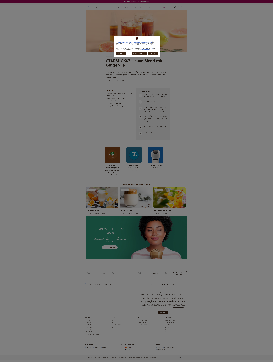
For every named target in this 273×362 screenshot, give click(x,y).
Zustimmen (153, 53)
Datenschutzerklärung (145, 49)
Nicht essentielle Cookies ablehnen (140, 53)
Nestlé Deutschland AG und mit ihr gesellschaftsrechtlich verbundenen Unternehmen (135, 42)
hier (152, 48)
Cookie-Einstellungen (121, 53)
